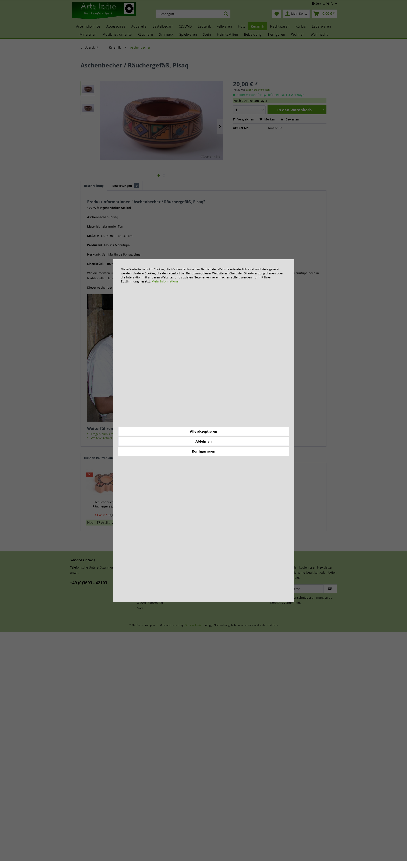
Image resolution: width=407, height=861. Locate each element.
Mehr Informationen (166, 281)
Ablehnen (203, 441)
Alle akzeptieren (203, 431)
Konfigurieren (203, 451)
